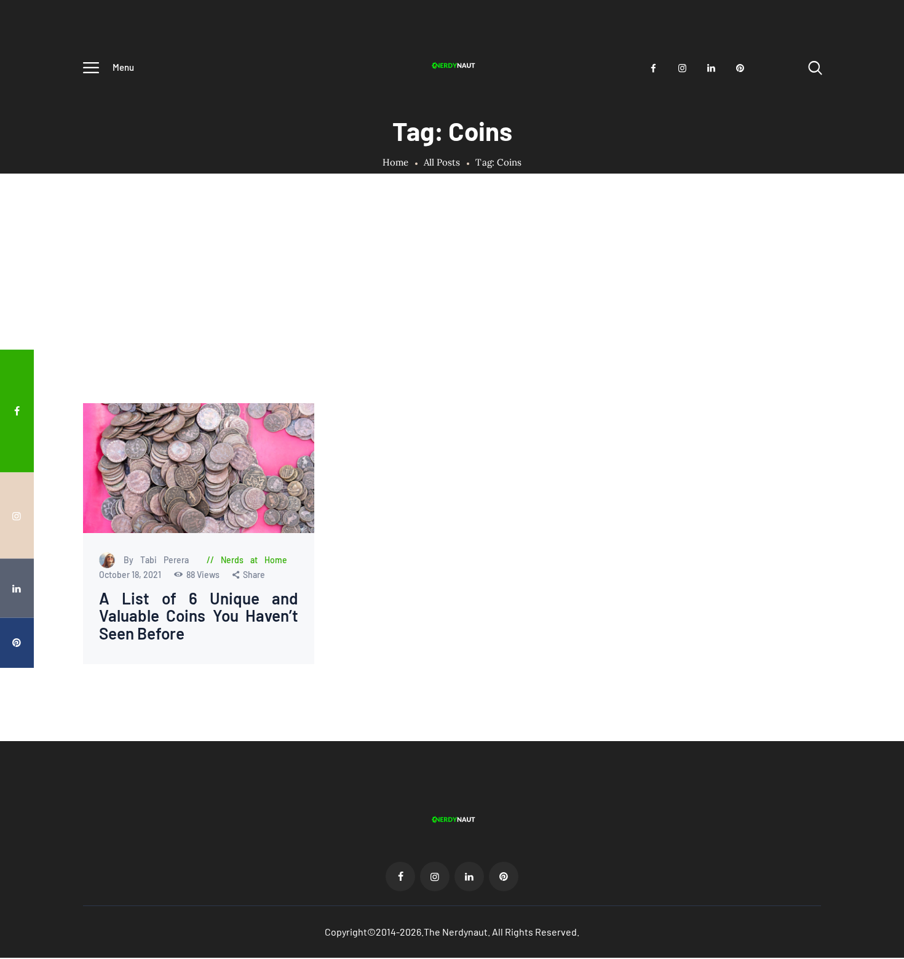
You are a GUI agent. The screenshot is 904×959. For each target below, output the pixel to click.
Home (396, 162)
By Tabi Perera (160, 560)
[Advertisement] (452, 311)
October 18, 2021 (131, 574)
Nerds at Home (254, 560)
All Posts (442, 162)
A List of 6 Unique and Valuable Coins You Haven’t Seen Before (199, 616)
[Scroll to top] (876, 503)
